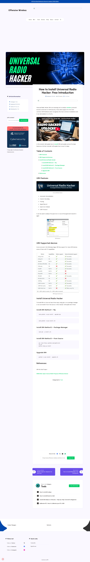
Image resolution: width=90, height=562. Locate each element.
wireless (69, 107)
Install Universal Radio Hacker (47, 160)
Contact (57, 19)
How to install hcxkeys (45, 492)
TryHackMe (33, 543)
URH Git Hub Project (42, 369)
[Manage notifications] (3, 559)
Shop (47, 19)
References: (42, 173)
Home (30, 19)
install (56, 144)
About (51, 19)
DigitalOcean (33, 546)
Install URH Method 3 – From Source (52, 168)
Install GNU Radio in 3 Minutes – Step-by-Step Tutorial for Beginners (58, 499)
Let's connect (10, 117)
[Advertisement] (45, 34)
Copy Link (70, 458)
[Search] (60, 19)
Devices (43, 19)
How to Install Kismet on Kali (47, 496)
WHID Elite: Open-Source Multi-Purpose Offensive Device (52, 373)
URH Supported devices (45, 157)
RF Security (16, 106)
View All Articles (74, 485)
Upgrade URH (46, 170)
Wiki (34, 19)
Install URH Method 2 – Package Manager (53, 165)
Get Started (24, 120)
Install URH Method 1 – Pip (49, 162)
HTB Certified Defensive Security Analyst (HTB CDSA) (45, 1)
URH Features (43, 154)
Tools (38, 19)
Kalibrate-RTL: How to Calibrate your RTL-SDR (52, 503)
